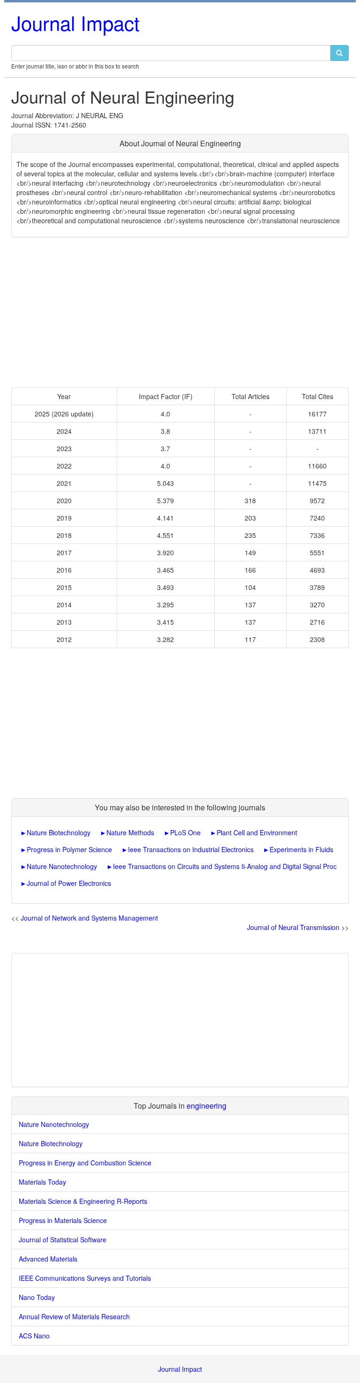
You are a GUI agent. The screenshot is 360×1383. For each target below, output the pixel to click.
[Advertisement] (180, 312)
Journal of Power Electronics (69, 883)
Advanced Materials (48, 1258)
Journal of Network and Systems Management (89, 917)
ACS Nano (34, 1335)
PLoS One (185, 832)
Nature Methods (130, 832)
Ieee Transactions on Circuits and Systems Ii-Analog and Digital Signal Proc (225, 866)
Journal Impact (75, 22)
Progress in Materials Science (63, 1220)
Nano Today (37, 1297)
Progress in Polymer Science (69, 849)
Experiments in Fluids (301, 849)
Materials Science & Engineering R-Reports (83, 1201)
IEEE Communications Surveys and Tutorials (85, 1278)
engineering (206, 1105)
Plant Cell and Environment (257, 832)
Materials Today (42, 1182)
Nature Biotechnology (58, 832)
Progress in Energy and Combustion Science (85, 1162)
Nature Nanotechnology (62, 866)
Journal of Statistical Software (62, 1239)
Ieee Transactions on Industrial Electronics (191, 849)
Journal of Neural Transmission (293, 927)
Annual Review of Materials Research (74, 1316)
